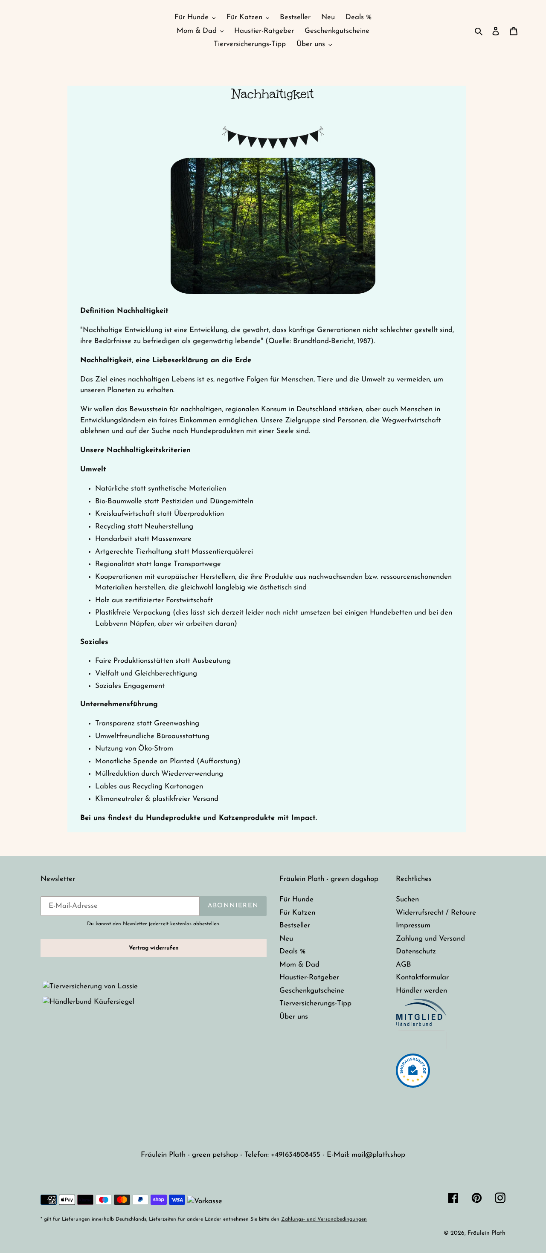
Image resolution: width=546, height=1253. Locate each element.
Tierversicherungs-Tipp (315, 1003)
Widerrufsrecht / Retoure (436, 912)
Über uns (293, 1016)
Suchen (407, 899)
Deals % (292, 951)
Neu (286, 938)
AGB (403, 964)
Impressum (413, 925)
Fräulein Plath (486, 1233)
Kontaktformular (422, 977)
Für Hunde (296, 899)
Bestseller (294, 925)
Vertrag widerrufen (154, 948)
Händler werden (421, 990)
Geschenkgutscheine (311, 990)
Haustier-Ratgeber (309, 977)
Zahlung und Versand (430, 938)
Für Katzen (297, 912)
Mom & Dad (299, 964)
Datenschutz (416, 951)
